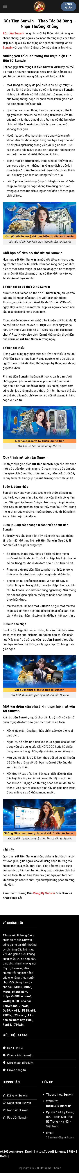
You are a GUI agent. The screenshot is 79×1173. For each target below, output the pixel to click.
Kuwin (29, 1151)
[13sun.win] (39, 6)
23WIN (7, 1015)
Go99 (6, 1010)
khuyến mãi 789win (15, 1006)
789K (72, 1151)
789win (19, 1024)
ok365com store (11, 1151)
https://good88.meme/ (50, 1151)
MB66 (18, 987)
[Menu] (5, 6)
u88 (32, 1010)
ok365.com (19, 992)
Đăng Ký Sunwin (44, 893)
